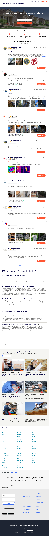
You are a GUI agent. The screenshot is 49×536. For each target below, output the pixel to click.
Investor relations (38, 512)
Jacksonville (4, 457)
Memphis (34, 439)
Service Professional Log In (27, 506)
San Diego (4, 444)
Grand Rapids (20, 439)
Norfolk (33, 455)
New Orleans (19, 432)
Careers (37, 509)
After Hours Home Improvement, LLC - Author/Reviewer (35, 394)
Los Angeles (4, 439)
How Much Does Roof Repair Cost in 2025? (34, 418)
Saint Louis (19, 446)
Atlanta (3, 464)
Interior (3, 3)
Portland (34, 431)
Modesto (4, 441)
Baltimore (19, 434)
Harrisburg (34, 432)
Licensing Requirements (39, 502)
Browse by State (13, 472)
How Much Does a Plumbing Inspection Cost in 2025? (12, 419)
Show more (44, 56)
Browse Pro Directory (26, 494)
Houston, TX (41, 474)
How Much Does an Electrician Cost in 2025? (35, 397)
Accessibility (29, 528)
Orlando (4, 460)
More (16, 3)
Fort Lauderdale (5, 455)
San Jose (4, 448)
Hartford (4, 451)
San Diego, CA (34, 480)
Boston (18, 436)
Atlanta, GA (7, 474)
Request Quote (41, 67)
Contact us (37, 514)
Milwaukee (34, 464)
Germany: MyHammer (19, 525)
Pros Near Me (38, 499)
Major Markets (6, 428)
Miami (3, 458)
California (21, 528)
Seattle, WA (7, 484)
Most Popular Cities (5, 472)
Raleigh (18, 458)
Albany (18, 450)
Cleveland (19, 464)
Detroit (18, 438)
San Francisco (5, 446)
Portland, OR (13, 480)
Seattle (33, 460)
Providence (34, 438)
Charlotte (19, 455)
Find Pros (24, 493)
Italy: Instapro (25, 525)
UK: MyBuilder (37, 525)
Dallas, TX (27, 474)
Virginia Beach (35, 458)
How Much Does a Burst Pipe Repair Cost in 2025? (12, 375)
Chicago (4, 465)
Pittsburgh (34, 436)
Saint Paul (19, 443)
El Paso (33, 446)
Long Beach (4, 438)
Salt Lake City (35, 453)
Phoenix (3, 432)
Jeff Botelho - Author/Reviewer (8, 372)
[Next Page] (31, 265)
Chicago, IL (20, 474)
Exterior (7, 3)
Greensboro (19, 457)
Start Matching (24, 23)
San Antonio (34, 451)
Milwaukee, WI (21, 477)
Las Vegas (19, 448)
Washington (4, 453)
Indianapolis (4, 467)
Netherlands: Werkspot (31, 525)
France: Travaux (12, 525)
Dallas (33, 444)
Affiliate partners (38, 517)
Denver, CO (34, 474)
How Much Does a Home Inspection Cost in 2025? (35, 375)
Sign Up (44, 1)
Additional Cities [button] (5, 487)
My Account (38, 493)
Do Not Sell (25, 528)
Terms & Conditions (30, 530)
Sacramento (4, 443)
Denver (3, 450)
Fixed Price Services (26, 496)
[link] (24, 48)
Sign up (8, 503)
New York (19, 451)
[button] (11, 61)
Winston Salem (20, 460)
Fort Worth (34, 448)
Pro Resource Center (26, 509)
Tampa (3, 462)
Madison (34, 462)
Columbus (19, 465)
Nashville (34, 441)
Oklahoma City (20, 467)
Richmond (34, 457)
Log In (39, 1)
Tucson (3, 434)
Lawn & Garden (12, 3)
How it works (38, 506)
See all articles (6, 356)
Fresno (3, 436)
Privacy (19, 528)
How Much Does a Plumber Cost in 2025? (11, 396)
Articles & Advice (21, 3)
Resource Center (38, 496)
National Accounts (26, 512)
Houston (34, 450)
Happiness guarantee (39, 515)
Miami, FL (13, 477)
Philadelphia (34, 434)
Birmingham (4, 431)
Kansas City (19, 444)
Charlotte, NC (14, 474)
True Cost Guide (38, 494)
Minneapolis (19, 441)
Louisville (19, 431)
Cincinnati (19, 462)
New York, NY (41, 477)
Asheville (19, 453)
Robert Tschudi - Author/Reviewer (31, 372)
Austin (33, 443)
